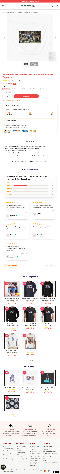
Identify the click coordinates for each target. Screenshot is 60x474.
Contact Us (19, 456)
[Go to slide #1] (26, 64)
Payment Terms (20, 450)
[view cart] (57, 6)
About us (5, 446)
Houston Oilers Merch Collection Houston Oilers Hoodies (12, 325)
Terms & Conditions (8, 448)
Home (4, 12)
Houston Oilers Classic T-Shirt (30, 350)
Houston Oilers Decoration (14, 12)
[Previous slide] (5, 37)
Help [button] (57, 472)
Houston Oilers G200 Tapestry (12, 387)
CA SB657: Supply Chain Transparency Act (8, 458)
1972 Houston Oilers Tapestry (12, 413)
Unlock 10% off (3, 467)
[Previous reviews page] (46, 265)
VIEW (12, 295)
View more (30, 360)
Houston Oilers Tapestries (31, 12)
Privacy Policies (7, 450)
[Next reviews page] (54, 265)
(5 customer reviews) (14, 80)
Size (3, 86)
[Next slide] (55, 37)
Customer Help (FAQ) (22, 459)
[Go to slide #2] (34, 64)
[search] (53, 6)
